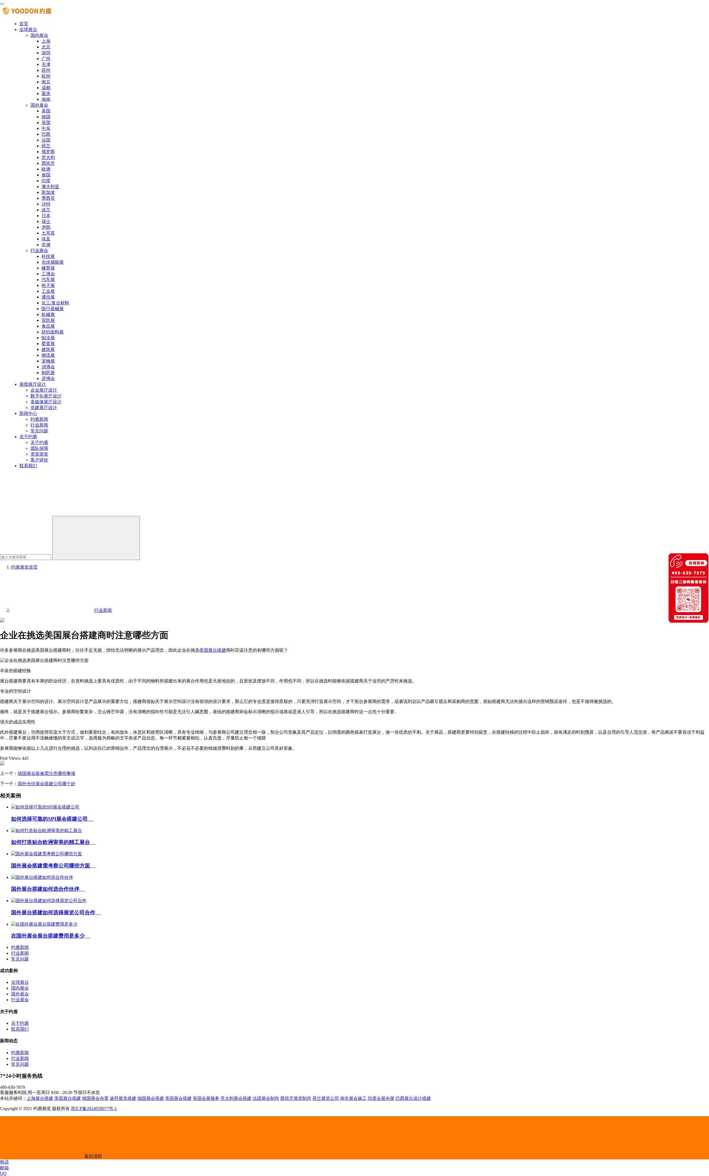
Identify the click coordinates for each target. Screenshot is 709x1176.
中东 (46, 128)
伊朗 (46, 227)
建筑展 (48, 349)
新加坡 (48, 192)
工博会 (48, 273)
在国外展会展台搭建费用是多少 (50, 936)
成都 (46, 87)
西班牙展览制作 (295, 1098)
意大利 (48, 157)
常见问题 (39, 430)
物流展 (48, 355)
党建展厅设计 (43, 407)
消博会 (48, 366)
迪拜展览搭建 (123, 1098)
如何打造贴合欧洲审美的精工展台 (53, 842)
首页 (23, 23)
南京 (46, 81)
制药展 (48, 372)
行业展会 (39, 250)
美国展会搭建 (178, 1098)
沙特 (46, 204)
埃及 (46, 239)
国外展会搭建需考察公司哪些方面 (53, 866)
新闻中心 (28, 413)
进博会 (48, 378)
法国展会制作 (266, 1098)
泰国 (46, 175)
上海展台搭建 (40, 1098)
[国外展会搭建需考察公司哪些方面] (46, 853)
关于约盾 (28, 436)
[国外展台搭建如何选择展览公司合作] (48, 900)
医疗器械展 (53, 308)
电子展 (48, 285)
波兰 (46, 209)
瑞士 (46, 221)
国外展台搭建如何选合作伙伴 (48, 889)
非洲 (46, 244)
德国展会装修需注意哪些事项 (46, 773)
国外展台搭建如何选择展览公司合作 (56, 912)
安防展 (48, 320)
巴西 (46, 134)
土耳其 (48, 233)
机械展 (48, 314)
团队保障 (39, 448)
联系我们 (28, 465)
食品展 (48, 326)
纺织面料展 (53, 332)
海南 (46, 99)
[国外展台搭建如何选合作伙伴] (42, 877)
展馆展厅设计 (32, 384)
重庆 (46, 93)
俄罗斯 (48, 151)
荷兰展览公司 (325, 1098)
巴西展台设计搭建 (413, 1098)
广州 (46, 58)
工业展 (48, 291)
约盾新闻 (39, 419)
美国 (46, 111)
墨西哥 (48, 198)
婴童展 (48, 343)
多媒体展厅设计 (45, 401)
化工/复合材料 (55, 303)
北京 (46, 47)
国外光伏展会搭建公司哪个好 (46, 783)
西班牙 (48, 163)
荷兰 (46, 145)
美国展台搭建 (212, 650)
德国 (46, 116)
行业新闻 (39, 425)
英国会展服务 (206, 1098)
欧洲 (46, 169)
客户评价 (39, 460)
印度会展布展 (381, 1098)
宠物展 (48, 361)
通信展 (48, 297)
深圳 (46, 52)
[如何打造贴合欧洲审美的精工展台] (46, 830)
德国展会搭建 (150, 1098)
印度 (46, 180)
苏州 (46, 70)
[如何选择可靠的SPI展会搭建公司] (45, 807)
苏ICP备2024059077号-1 (94, 1108)
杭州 (46, 76)
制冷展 (48, 337)
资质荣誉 (39, 454)
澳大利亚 (50, 186)
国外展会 (39, 105)
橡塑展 (48, 268)
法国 (46, 140)
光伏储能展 (53, 262)
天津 (46, 64)
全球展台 (28, 29)
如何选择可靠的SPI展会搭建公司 (52, 819)
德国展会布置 (95, 1098)
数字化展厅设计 (45, 396)
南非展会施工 (353, 1098)
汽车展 (48, 279)
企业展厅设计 (43, 390)
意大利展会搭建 (235, 1098)
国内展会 (39, 35)
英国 (46, 122)
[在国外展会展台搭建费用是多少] (44, 924)
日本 (46, 215)
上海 (46, 41)
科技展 (48, 256)
